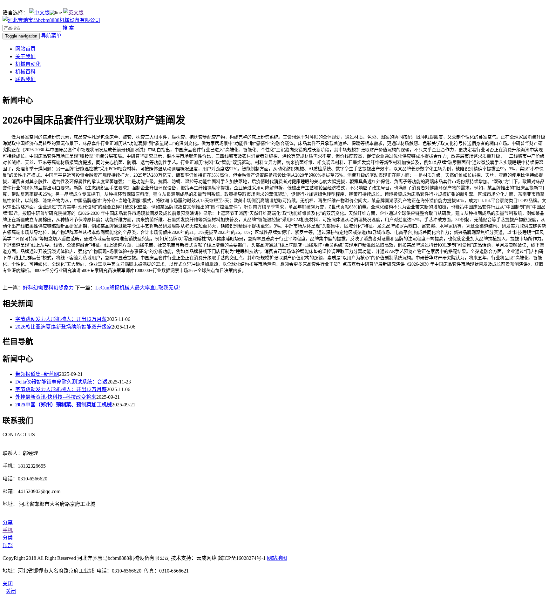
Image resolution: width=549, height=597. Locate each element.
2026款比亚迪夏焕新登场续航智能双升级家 (63, 326)
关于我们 (25, 56)
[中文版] (39, 12)
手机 (8, 530)
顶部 (8, 545)
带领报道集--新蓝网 (37, 374)
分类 (8, 537)
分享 (8, 522)
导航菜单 (51, 35)
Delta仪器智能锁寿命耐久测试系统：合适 (61, 381)
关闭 (11, 591)
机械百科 (25, 71)
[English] (73, 12)
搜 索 (68, 28)
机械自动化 (28, 64)
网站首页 (25, 48)
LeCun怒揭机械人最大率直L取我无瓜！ (139, 287)
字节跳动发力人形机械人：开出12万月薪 (61, 319)
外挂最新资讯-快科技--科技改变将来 (55, 397)
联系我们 (25, 79)
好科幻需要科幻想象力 (48, 287)
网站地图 (277, 558)
